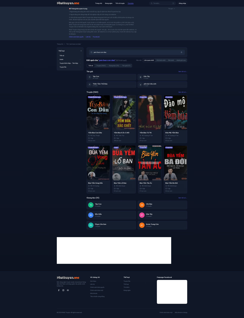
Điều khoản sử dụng (181, 312)
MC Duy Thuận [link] (95, 135)
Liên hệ (88, 37)
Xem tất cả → (182, 71)
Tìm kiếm (131, 3)
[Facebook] (59, 290)
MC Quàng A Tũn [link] (147, 135)
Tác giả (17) (126, 65)
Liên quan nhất (149, 60)
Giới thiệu (93, 281)
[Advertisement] (114, 250)
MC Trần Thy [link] (120, 135)
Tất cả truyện (120, 3)
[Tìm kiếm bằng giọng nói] (181, 52)
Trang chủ (98, 3)
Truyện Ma (127, 281)
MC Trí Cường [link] (94, 186)
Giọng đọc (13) (114, 65)
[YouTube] (68, 290)
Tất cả (62, 55)
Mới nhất (171, 60)
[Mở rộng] (80, 59)
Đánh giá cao (181, 60)
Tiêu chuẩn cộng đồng (97, 296)
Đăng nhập (182, 3)
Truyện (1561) (101, 65)
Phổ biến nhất (161, 60)
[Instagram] (63, 290)
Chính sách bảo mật (96, 290)
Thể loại (126, 284)
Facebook (96, 37)
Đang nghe (108, 3)
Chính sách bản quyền (76, 37)
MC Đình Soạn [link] (120, 186)
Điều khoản (93, 293)
